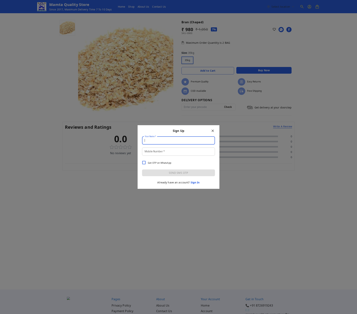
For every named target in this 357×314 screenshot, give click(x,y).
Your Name (150, 136)
